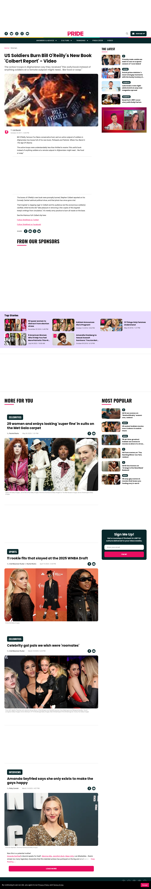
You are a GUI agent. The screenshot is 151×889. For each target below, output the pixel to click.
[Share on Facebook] (26, 231)
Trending (80, 40)
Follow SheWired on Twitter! (28, 220)
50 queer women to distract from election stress (38, 323)
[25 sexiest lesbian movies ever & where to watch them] (111, 426)
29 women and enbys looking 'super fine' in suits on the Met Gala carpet (50, 425)
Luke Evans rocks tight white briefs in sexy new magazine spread (132, 88)
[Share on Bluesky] (39, 231)
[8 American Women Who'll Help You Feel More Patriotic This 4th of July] (15, 339)
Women (14, 48)
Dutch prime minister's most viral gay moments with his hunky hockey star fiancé (133, 75)
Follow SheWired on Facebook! (29, 224)
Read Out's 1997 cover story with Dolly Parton (131, 101)
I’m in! (124, 554)
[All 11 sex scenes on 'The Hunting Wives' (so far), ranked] (111, 453)
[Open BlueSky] (11, 33)
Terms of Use (58, 885)
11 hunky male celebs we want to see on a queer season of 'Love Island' (132, 61)
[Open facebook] (6, 33)
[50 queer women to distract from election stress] (15, 325)
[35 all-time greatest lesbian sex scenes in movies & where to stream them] (111, 439)
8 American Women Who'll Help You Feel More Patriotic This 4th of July (39, 339)
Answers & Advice (45, 40)
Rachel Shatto (14, 433)
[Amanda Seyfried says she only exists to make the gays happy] (51, 819)
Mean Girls (69, 856)
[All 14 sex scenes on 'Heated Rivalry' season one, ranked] (111, 413)
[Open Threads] (17, 33)
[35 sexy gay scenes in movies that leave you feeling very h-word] (111, 479)
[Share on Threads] (34, 231)
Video (110, 40)
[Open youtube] (27, 33)
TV (123, 56)
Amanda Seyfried (14, 856)
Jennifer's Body (58, 856)
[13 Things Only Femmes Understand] (111, 325)
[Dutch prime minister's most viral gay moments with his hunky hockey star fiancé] (111, 73)
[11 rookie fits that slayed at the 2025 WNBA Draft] (51, 594)
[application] (124, 120)
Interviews (15, 772)
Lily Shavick (17, 130)
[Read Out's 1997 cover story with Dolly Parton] (111, 99)
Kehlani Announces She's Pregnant (85, 323)
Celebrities (126, 82)
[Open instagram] (22, 33)
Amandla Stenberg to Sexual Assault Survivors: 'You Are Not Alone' (86, 339)
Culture (65, 40)
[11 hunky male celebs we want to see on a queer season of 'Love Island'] (111, 59)
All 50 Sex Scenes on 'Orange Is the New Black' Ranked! (132, 468)
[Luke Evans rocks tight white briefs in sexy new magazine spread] (111, 86)
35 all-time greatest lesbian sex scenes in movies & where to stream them (133, 442)
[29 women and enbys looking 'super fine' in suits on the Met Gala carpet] (51, 464)
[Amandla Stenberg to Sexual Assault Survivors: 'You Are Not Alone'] (63, 339)
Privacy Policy (43, 885)
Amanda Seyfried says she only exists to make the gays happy (50, 780)
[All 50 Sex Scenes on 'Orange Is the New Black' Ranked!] (111, 466)
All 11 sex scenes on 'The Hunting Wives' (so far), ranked (132, 454)
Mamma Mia (47, 856)
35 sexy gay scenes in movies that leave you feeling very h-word (131, 481)
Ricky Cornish (14, 788)
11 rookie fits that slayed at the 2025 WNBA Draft (47, 558)
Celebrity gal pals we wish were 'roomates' (43, 645)
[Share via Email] (30, 231)
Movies (125, 423)
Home (6, 48)
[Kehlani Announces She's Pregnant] (63, 325)
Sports (13, 551)
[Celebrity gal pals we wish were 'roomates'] (51, 681)
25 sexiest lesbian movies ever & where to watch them (133, 428)
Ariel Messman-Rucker (17, 564)
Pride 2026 (98, 40)
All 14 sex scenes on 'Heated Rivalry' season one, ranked (132, 415)
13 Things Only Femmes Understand (135, 323)
